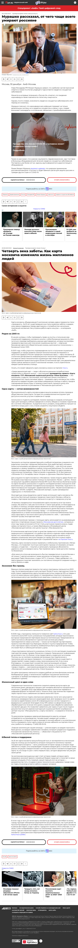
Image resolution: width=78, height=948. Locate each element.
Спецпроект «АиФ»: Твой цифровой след (39, 8)
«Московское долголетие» (53, 522)
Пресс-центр (66, 908)
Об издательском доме (26, 908)
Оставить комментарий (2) (62, 842)
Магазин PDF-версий (18, 910)
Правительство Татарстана (20, 74)
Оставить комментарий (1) (62, 180)
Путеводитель (42, 910)
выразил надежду (38, 168)
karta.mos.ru (58, 634)
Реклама (14, 908)
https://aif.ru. (36, 932)
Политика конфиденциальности (20, 935)
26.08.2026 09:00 (7, 248)
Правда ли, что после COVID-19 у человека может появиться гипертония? (38, 145)
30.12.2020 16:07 (6, 13)
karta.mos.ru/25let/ (18, 834)
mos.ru (65, 368)
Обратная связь (31, 910)
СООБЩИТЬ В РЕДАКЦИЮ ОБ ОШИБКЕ (22, 912)
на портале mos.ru (65, 539)
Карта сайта (52, 910)
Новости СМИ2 (39, 209)
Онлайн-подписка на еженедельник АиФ (48, 908)
